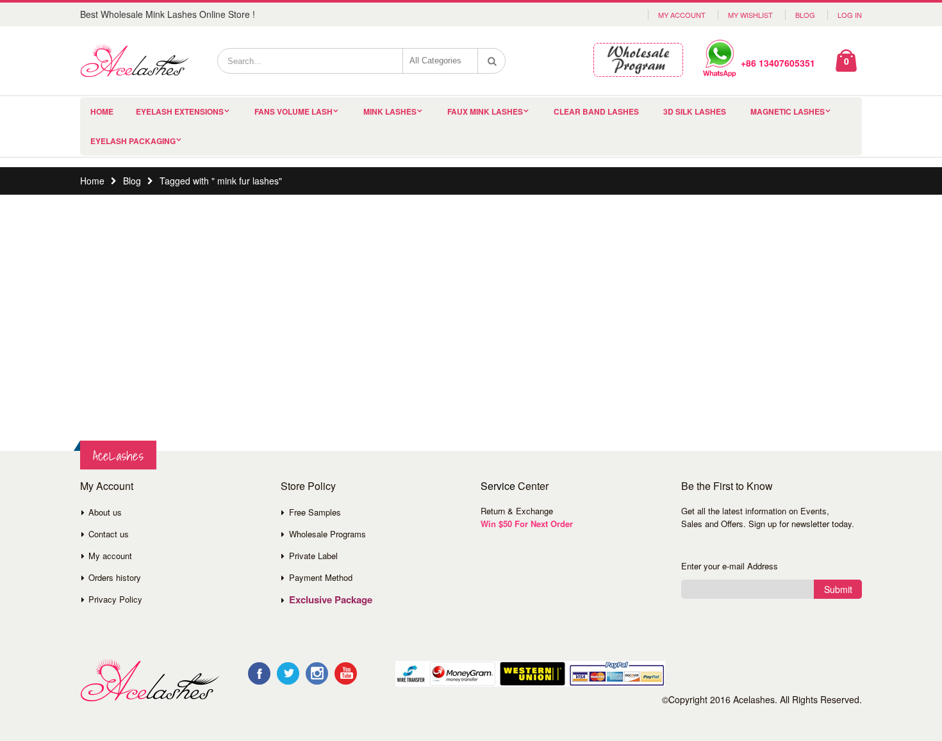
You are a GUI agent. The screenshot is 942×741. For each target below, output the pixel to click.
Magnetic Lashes (787, 111)
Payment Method (320, 577)
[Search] (492, 61)
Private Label (313, 556)
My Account (682, 15)
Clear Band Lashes (596, 111)
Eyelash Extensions (180, 111)
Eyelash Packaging (133, 141)
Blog (805, 15)
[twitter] (288, 673)
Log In (850, 15)
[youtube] (346, 673)
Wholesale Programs (327, 534)
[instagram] (317, 673)
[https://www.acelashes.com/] (149, 680)
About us (105, 512)
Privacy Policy (115, 599)
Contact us (108, 534)
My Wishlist (750, 15)
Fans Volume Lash (293, 111)
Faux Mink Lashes (485, 111)
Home (92, 180)
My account (110, 556)
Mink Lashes (390, 111)
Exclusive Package (330, 599)
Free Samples (315, 512)
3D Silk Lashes (694, 111)
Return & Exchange (517, 511)
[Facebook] (259, 673)
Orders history (114, 577)
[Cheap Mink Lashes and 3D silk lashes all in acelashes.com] (134, 60)
